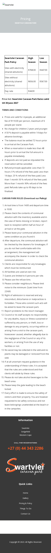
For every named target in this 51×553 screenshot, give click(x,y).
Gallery (25, 498)
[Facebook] (25, 527)
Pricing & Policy (25, 503)
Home (25, 493)
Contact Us (25, 513)
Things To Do (25, 508)
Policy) (43, 198)
